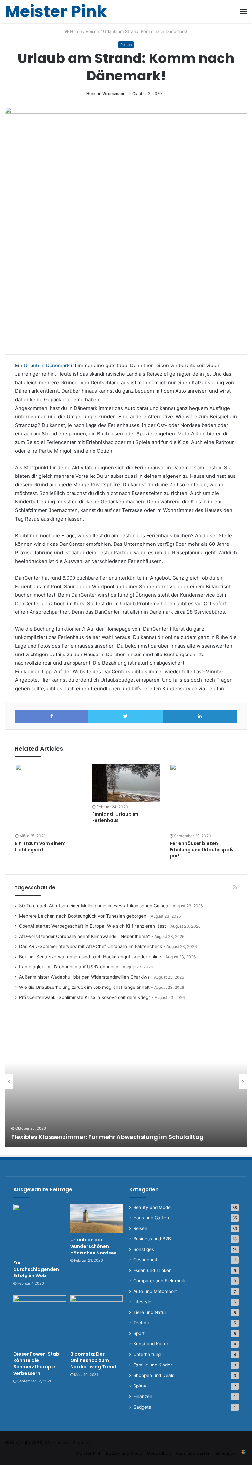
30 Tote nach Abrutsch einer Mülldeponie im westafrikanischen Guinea (93, 905)
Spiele (139, 1385)
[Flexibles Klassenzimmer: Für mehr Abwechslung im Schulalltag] (126, 1081)
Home (75, 31)
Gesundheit (145, 1259)
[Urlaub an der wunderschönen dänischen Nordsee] (96, 1218)
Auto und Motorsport (155, 1291)
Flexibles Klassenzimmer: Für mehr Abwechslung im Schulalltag (107, 1137)
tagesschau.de (35, 887)
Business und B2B (152, 1238)
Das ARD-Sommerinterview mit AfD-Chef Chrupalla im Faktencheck (90, 946)
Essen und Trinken (152, 1270)
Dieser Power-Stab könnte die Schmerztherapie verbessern (36, 1364)
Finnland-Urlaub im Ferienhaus (115, 817)
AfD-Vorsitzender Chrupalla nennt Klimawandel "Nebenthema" (84, 936)
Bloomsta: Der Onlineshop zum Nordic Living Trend (93, 1360)
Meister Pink (88, 1453)
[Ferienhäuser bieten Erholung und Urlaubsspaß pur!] (203, 797)
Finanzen (142, 1396)
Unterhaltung (147, 1354)
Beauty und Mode (152, 1207)
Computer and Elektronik (159, 1280)
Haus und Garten (151, 1217)
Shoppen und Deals (153, 1375)
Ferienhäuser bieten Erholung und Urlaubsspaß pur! (201, 849)
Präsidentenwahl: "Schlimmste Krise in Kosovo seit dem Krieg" (84, 997)
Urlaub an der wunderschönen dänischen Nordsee (93, 1246)
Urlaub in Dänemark (47, 365)
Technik (141, 1322)
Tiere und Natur (149, 1312)
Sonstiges (143, 1249)
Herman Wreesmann (105, 93)
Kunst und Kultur (150, 1343)
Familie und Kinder (152, 1364)
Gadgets (142, 1407)
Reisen (92, 31)
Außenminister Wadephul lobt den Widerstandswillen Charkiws (84, 977)
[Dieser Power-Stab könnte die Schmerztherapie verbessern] (39, 1321)
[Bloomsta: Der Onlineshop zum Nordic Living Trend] (96, 1321)
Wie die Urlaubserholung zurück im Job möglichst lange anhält (84, 987)
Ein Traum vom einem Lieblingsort (40, 846)
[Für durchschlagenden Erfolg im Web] (39, 1230)
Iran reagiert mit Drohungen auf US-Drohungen (68, 966)
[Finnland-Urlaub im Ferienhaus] (125, 783)
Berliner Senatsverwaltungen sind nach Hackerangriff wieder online (90, 956)
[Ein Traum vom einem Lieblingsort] (48, 797)
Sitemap (81, 1442)
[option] (126, 1081)
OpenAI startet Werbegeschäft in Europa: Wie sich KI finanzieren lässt (92, 926)
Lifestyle (142, 1301)
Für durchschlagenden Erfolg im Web (36, 1269)
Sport (139, 1333)
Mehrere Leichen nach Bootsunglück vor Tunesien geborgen (82, 916)
